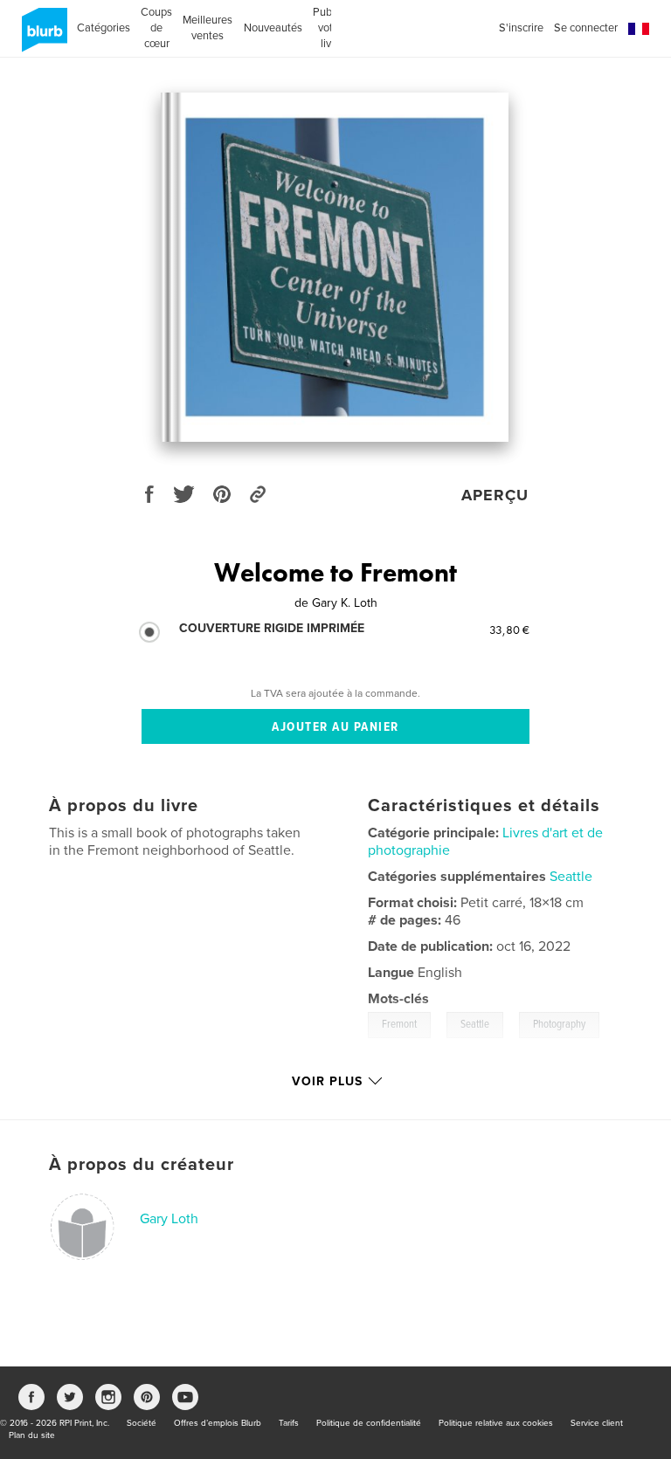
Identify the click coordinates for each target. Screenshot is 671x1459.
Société (141, 1423)
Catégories (103, 28)
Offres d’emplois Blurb (217, 1423)
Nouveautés (273, 28)
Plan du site (32, 1435)
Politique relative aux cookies (496, 1423)
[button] (638, 29)
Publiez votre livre (331, 28)
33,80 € (509, 629)
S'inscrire (521, 28)
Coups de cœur (156, 28)
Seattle (571, 876)
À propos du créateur (141, 1164)
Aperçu (495, 495)
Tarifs (289, 1423)
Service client (597, 1423)
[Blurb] (41, 36)
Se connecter (586, 28)
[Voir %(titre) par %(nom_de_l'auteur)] (334, 267)
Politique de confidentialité (368, 1423)
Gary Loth (169, 1219)
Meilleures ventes (207, 28)
